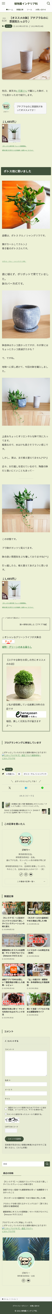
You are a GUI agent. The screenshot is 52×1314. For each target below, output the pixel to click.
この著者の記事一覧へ (26, 881)
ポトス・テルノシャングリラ (35, 774)
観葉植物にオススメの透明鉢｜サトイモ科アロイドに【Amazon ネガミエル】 (25, 1213)
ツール (8, 26)
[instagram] (26, 874)
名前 (8, 1080)
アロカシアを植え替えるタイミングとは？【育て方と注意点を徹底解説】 (25, 1205)
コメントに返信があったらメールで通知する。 (25, 1114)
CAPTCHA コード (11, 1126)
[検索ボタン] (48, 3)
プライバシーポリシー (20, 1306)
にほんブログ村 (8, 758)
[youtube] (31, 874)
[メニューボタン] (3, 3)
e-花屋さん (21, 90)
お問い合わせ (34, 1306)
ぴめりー (26, 849)
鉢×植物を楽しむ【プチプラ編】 (34, 624)
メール (8, 1089)
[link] (21, 874)
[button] (9, 788)
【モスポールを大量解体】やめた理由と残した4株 (24, 1198)
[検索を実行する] (47, 1164)
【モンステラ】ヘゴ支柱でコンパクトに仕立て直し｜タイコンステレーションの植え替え (25, 1183)
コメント (9, 1049)
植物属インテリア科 (26, 3)
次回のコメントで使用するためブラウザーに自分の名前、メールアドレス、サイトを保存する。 (27, 1109)
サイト (7, 1098)
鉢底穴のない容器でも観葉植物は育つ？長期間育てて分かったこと (25, 1191)
